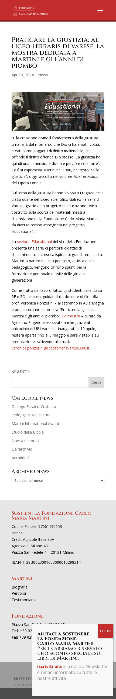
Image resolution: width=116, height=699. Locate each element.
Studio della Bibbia (28, 432)
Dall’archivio (22, 449)
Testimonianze (24, 599)
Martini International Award (35, 423)
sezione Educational (34, 241)
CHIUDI (105, 631)
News (43, 74)
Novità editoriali (25, 440)
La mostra (71, 316)
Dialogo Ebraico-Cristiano (34, 406)
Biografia (20, 587)
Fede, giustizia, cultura (31, 414)
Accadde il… (22, 457)
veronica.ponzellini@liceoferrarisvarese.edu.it (50, 348)
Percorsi (19, 593)
